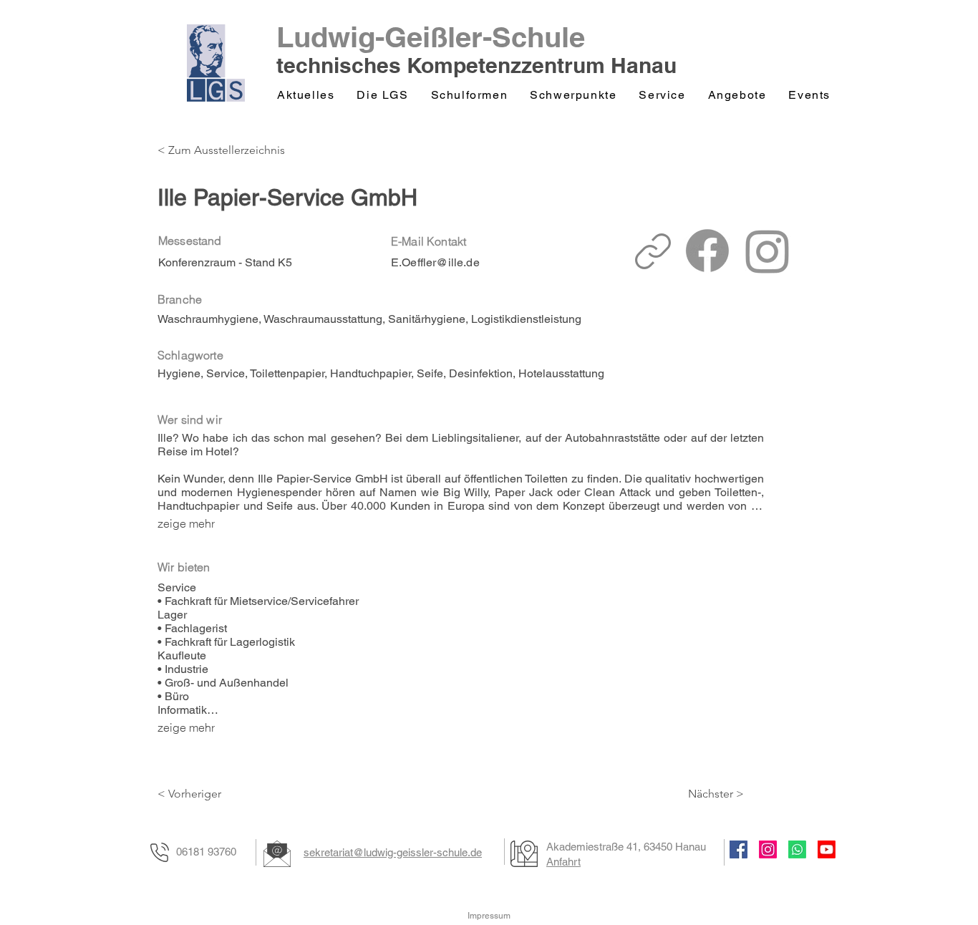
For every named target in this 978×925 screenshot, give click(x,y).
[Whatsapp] (797, 849)
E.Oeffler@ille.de (435, 262)
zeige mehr (186, 523)
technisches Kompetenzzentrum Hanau (476, 65)
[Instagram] (768, 849)
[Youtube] (827, 849)
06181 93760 (206, 852)
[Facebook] (738, 849)
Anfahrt (563, 862)
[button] (383, 95)
